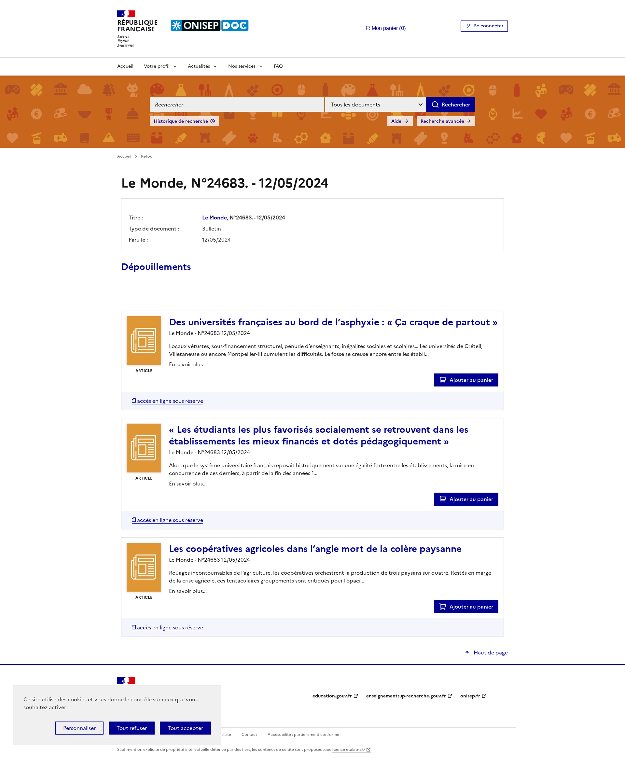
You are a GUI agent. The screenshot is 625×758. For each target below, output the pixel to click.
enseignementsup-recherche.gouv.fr (406, 696)
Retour (147, 156)
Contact (250, 734)
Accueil (125, 66)
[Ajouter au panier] (444, 380)
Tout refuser (132, 728)
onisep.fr (470, 696)
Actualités (199, 66)
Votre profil (157, 66)
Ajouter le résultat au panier (164, 296)
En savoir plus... (188, 364)
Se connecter (489, 25)
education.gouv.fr (332, 696)
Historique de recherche (181, 121)
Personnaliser (79, 728)
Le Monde (214, 217)
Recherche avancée (442, 121)
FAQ (278, 66)
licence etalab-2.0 (348, 749)
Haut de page (490, 652)
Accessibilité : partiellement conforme (303, 734)
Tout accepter (185, 728)
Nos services (242, 66)
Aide (396, 121)
